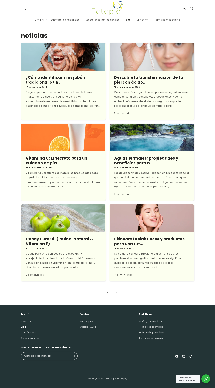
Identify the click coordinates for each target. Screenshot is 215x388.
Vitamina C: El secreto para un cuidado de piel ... (56, 160)
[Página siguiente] (116, 292)
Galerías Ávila (88, 326)
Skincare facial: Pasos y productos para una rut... (149, 241)
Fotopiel (100, 378)
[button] (24, 8)
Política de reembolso (152, 326)
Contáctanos (29, 332)
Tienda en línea (30, 338)
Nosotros (26, 321)
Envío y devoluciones (151, 321)
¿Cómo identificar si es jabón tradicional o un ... (55, 80)
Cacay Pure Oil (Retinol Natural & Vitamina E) (59, 241)
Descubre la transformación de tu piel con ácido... (148, 80)
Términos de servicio (151, 338)
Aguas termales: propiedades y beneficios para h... (146, 160)
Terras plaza (87, 321)
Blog (23, 326)
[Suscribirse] (74, 356)
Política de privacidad (151, 332)
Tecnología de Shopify (116, 378)
